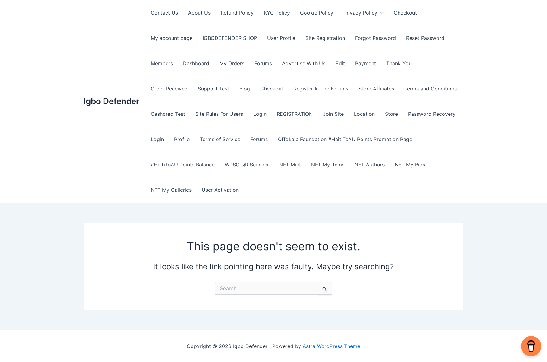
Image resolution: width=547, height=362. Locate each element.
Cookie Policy (316, 12)
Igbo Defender (111, 101)
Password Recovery (432, 114)
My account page (171, 38)
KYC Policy (277, 12)
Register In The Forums (320, 88)
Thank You (399, 63)
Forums (263, 63)
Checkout (405, 12)
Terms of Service (220, 139)
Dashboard (196, 63)
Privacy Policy (360, 12)
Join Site (333, 114)
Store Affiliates (376, 88)
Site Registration (325, 38)
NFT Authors (370, 164)
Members (162, 63)
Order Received (169, 88)
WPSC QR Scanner (247, 164)
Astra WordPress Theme (331, 346)
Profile (182, 139)
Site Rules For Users (219, 114)
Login (260, 114)
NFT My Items (327, 164)
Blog (244, 88)
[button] (380, 12)
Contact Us (164, 12)
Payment (365, 63)
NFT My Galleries (171, 190)
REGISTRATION (295, 114)
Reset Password (425, 38)
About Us (199, 12)
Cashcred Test (168, 114)
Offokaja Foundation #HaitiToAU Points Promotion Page (345, 139)
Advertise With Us (303, 63)
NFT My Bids (410, 164)
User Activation (220, 190)
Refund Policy (237, 12)
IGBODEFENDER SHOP (230, 38)
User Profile (281, 38)
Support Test (213, 88)
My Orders (231, 63)
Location (364, 114)
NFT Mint (290, 164)
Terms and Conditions (430, 88)
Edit (340, 63)
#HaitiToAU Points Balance (183, 164)
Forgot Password (375, 38)
